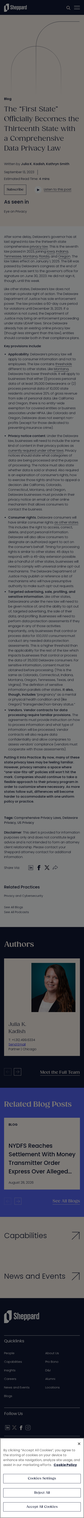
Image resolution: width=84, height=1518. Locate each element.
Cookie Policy (65, 1465)
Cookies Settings (42, 1478)
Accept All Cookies (42, 1507)
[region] (42, 1478)
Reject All (42, 1493)
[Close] (79, 1443)
